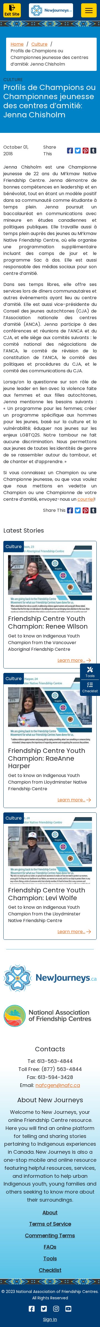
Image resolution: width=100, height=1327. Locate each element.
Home (17, 44)
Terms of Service (50, 1223)
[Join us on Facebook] (31, 1308)
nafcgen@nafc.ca (58, 1085)
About (50, 1212)
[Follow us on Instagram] (56, 1308)
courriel (86, 499)
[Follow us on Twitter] (44, 1308)
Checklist (50, 1270)
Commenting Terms (50, 1235)
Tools (50, 1258)
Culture (39, 44)
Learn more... (71, 660)
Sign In (50, 1319)
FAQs (50, 1246)
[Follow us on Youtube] (68, 1308)
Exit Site (12, 14)
